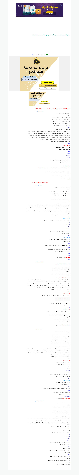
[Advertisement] (39, 25)
